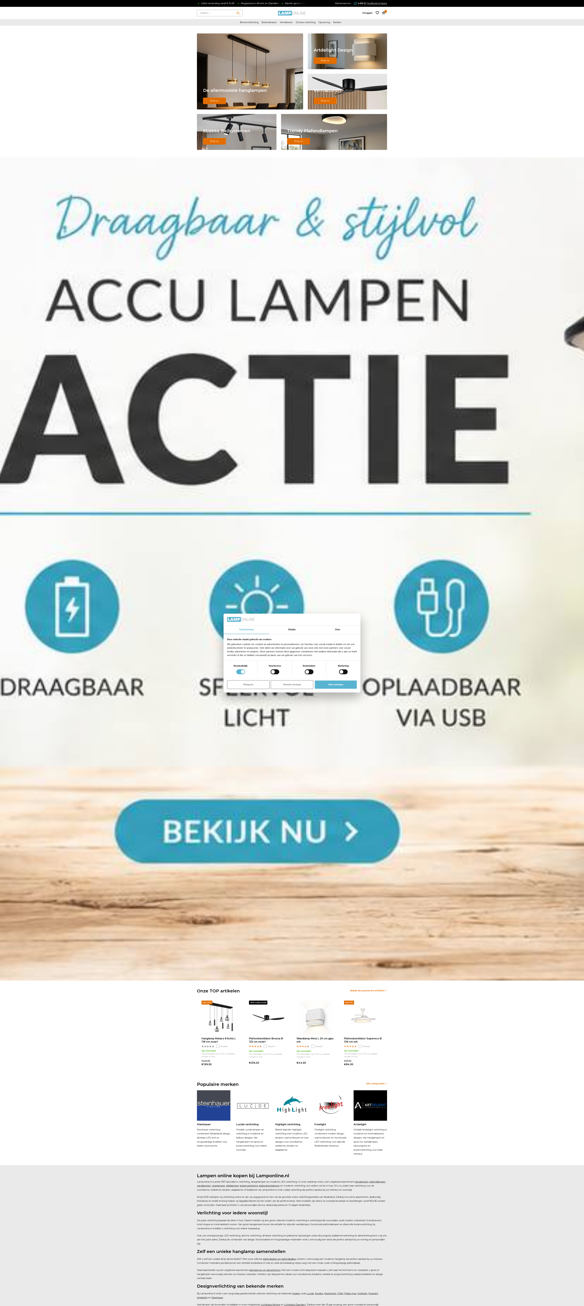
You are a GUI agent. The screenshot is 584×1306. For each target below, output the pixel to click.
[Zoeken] (238, 12)
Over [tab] (337, 629)
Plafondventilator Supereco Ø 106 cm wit (363, 1040)
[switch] (275, 671)
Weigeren (248, 684)
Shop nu (214, 100)
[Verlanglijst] (377, 13)
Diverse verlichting (306, 22)
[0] (383, 13)
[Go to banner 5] (334, 132)
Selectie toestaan (292, 684)
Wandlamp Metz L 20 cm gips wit (315, 1040)
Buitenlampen (269, 22)
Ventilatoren (286, 22)
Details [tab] (292, 629)
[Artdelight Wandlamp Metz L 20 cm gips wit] (316, 1018)
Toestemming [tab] (246, 629)
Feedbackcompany (377, 3)
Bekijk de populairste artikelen (367, 990)
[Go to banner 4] (236, 132)
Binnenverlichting (249, 22)
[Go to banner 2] (347, 51)
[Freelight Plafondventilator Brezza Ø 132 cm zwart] (268, 1018)
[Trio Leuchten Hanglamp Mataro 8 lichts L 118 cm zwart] (221, 1018)
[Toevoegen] (237, 1063)
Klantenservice (343, 3)
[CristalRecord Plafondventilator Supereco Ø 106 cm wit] (363, 1018)
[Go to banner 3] (347, 91)
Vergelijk (224, 1046)
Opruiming (324, 22)
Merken (337, 22)
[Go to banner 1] (250, 71)
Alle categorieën (375, 1083)
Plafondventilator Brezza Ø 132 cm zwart (266, 1040)
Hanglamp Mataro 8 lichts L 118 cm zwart (219, 1040)
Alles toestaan (335, 684)
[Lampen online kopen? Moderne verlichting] (292, 13)
